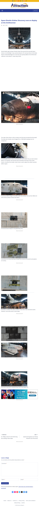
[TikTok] (26, 1)
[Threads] (20, 1)
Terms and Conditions (30, 500)
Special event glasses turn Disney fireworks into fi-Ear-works (30, 436)
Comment (4, 463)
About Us (9, 500)
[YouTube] (19, 1)
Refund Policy (17, 502)
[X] (15, 1)
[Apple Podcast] (24, 1)
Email (22, 479)
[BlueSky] (22, 1)
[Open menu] (2, 11)
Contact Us (15, 500)
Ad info (23, 502)
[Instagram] (17, 1)
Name (3, 479)
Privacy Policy (22, 500)
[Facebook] (13, 1)
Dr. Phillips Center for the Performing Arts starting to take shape (9, 436)
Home (5, 500)
